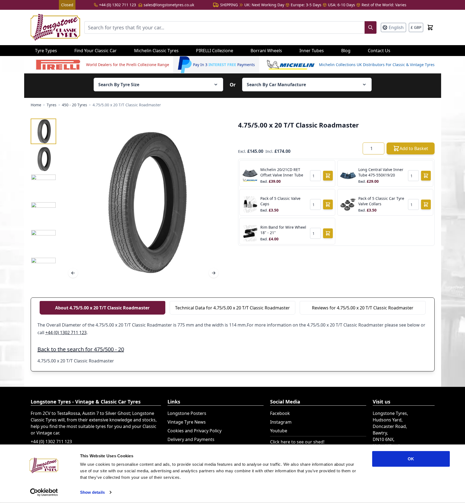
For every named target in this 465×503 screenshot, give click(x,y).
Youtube (278, 431)
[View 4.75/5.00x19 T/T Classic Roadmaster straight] (43, 214)
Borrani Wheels (266, 51)
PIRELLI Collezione (214, 51)
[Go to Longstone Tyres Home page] (55, 27)
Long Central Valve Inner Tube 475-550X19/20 (380, 172)
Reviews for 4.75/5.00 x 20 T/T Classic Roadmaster (362, 308)
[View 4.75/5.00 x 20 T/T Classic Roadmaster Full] (43, 131)
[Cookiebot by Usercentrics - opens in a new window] (44, 492)
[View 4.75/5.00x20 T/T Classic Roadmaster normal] (43, 159)
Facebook (280, 413)
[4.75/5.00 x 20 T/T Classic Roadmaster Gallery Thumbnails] (43, 201)
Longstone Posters (186, 413)
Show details (92, 492)
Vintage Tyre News (186, 422)
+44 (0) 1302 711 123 (117, 4)
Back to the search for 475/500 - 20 (80, 349)
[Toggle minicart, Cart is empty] (430, 27)
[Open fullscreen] (143, 203)
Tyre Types (46, 51)
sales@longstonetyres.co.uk (169, 4)
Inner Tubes (311, 51)
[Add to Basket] (328, 176)
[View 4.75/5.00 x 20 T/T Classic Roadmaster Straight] (43, 242)
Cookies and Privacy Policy (194, 431)
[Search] (371, 27)
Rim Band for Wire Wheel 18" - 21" (283, 230)
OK (411, 459)
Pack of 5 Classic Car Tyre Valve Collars (381, 201)
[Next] (214, 273)
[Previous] (73, 273)
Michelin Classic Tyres (156, 51)
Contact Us (379, 51)
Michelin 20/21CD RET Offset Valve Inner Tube (281, 172)
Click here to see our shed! (297, 442)
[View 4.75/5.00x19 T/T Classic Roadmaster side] (43, 270)
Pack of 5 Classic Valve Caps (280, 201)
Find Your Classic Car (95, 51)
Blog (345, 51)
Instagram (281, 422)
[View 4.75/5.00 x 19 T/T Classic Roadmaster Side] (43, 187)
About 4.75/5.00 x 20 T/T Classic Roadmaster (102, 308)
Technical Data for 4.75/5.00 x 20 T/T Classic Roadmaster (232, 308)
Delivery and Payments (190, 439)
